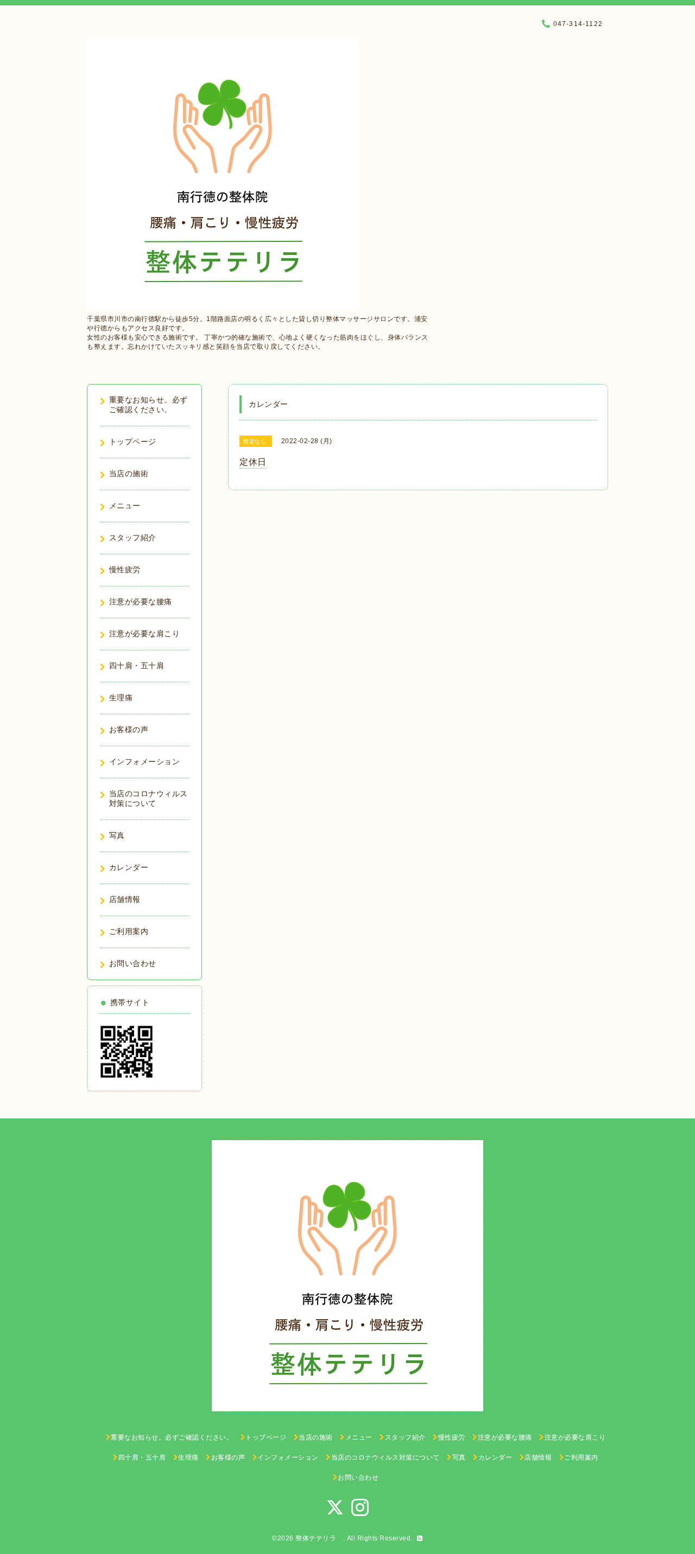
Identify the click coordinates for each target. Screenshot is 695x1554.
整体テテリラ (319, 1538)
